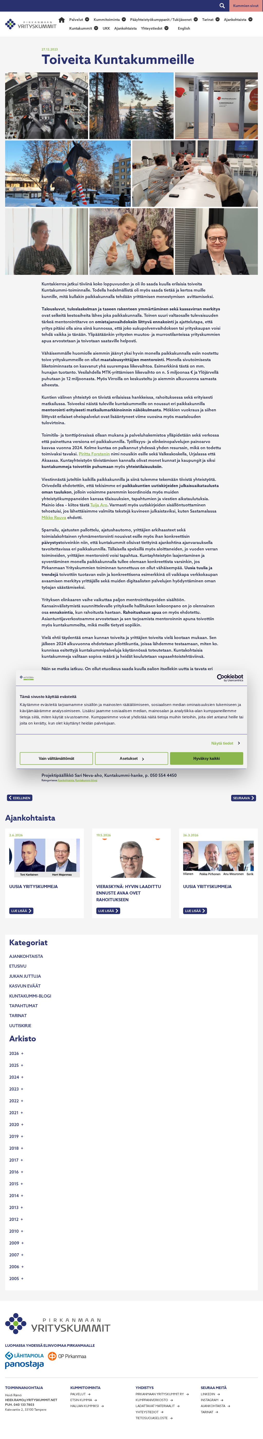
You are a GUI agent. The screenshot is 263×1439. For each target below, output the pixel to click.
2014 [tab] (14, 1195)
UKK (106, 28)
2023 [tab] (14, 1089)
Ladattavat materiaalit (155, 1406)
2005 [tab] (14, 1278)
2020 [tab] (14, 1124)
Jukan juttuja (25, 976)
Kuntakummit (80, 28)
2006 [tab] (14, 1266)
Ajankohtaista (235, 19)
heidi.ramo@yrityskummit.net (31, 1400)
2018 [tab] (14, 1148)
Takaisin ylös (249, 1434)
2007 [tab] (14, 1254)
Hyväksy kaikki (206, 758)
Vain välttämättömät (56, 758)
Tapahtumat (23, 1005)
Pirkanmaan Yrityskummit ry (160, 1394)
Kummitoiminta (107, 19)
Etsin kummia (81, 1400)
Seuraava (241, 798)
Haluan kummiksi (84, 1406)
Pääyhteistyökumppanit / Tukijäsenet (161, 19)
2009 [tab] (14, 1243)
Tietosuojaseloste (152, 1418)
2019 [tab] (14, 1136)
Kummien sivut (245, 5)
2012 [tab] (13, 1219)
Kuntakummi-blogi (86, 780)
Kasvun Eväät (25, 986)
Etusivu (17, 966)
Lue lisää (22, 911)
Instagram (209, 1400)
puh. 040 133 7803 (19, 1405)
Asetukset (129, 758)
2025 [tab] (14, 1065)
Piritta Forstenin (94, 453)
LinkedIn (208, 1394)
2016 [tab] (14, 1171)
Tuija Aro (98, 504)
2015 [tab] (13, 1183)
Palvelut (76, 19)
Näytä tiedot (222, 743)
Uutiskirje (20, 1025)
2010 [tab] (14, 1231)
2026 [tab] (14, 1053)
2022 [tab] (14, 1100)
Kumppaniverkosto (152, 1400)
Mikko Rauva (54, 517)
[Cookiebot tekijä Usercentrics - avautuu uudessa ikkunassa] (220, 678)
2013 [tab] (13, 1207)
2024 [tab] (14, 1077)
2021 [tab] (13, 1112)
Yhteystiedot (151, 28)
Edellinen (19, 798)
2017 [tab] (13, 1160)
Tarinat (207, 19)
